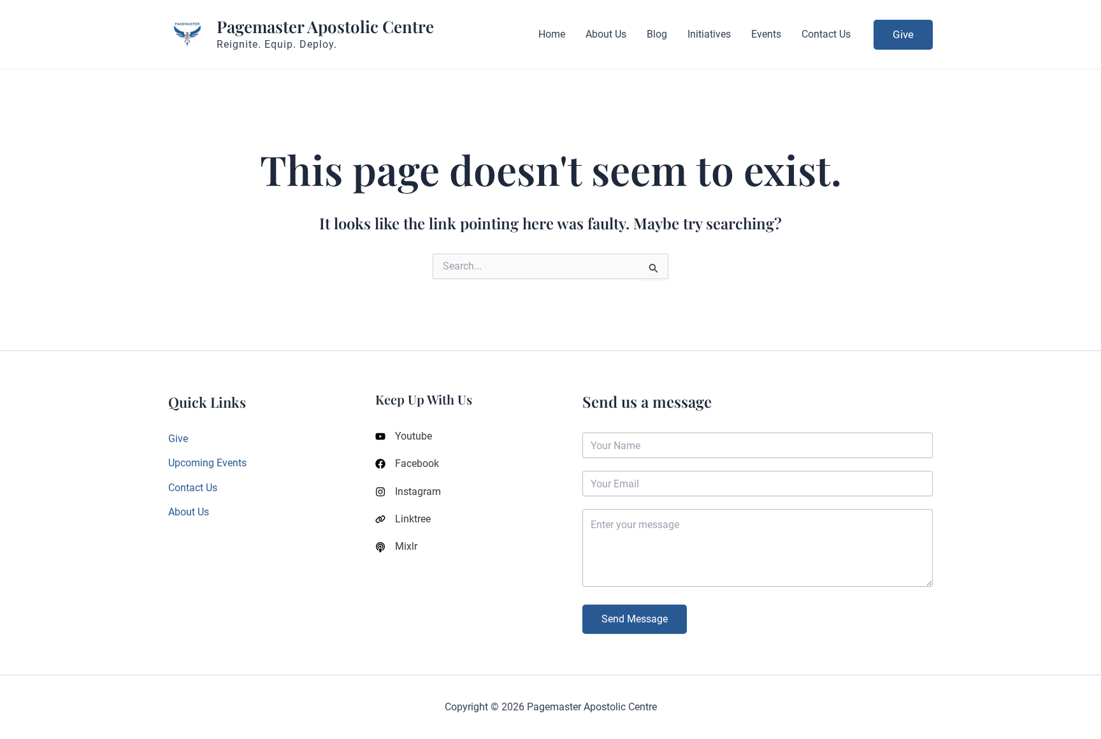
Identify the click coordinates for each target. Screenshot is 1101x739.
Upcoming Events (207, 463)
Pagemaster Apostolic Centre (325, 26)
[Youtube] (403, 436)
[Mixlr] (396, 547)
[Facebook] (407, 464)
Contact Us (192, 488)
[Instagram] (408, 492)
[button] (903, 35)
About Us (188, 512)
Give (178, 439)
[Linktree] (403, 519)
